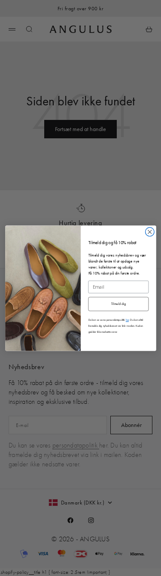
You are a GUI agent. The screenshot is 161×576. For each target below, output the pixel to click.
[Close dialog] (149, 231)
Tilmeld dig (118, 303)
